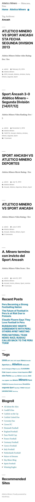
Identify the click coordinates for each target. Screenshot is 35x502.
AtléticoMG (25, 365)
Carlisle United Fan (11, 417)
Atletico (16, 74)
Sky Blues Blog (10, 460)
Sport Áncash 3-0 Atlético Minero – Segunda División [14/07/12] (16, 100)
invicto (12, 283)
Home (5, 9)
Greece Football (10, 446)
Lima (11, 380)
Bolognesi (9, 368)
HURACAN (24, 376)
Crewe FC (8, 424)
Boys (14, 369)
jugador (7, 380)
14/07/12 (7, 133)
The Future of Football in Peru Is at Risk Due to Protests (15, 313)
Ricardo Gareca (18, 384)
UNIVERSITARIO (7, 391)
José (29, 376)
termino (27, 283)
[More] (28, 10)
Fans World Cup (10, 435)
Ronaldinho (26, 384)
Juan (3, 380)
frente (12, 376)
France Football (10, 438)
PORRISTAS (5, 384)
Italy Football (9, 449)
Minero (4, 77)
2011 (8, 360)
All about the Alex (11, 406)
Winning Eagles (10, 467)
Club (3, 372)
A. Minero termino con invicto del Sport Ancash (16, 256)
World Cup (15, 391)
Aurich (4, 368)
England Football (11, 431)
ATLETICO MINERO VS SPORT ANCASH (17, 206)
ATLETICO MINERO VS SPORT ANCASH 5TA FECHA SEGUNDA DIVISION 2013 (17, 39)
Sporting (17, 387)
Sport (16, 77)
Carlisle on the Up (11, 414)
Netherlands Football (12, 453)
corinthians (14, 372)
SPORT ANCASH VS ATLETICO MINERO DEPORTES (17, 159)
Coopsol (8, 372)
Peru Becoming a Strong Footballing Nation (15, 305)
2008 (4, 360)
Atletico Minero (9, 3)
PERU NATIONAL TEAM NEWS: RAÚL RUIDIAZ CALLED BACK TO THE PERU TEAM (17, 339)
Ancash (10, 74)
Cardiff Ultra (9, 410)
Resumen (11, 384)
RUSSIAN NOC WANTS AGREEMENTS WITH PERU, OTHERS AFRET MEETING (16, 329)
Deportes (19, 187)
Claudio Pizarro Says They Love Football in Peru (16, 321)
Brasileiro (18, 368)
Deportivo (25, 372)
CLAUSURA (25, 369)
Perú (30, 380)
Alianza (23, 360)
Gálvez (19, 376)
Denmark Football (11, 428)
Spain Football (9, 463)
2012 (12, 360)
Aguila (18, 360)
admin (6, 69)
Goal (16, 376)
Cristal (20, 372)
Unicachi (27, 387)
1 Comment (8, 138)
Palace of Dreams (11, 456)
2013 (5, 74)
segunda (10, 77)
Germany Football (11, 442)
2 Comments (8, 234)
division (22, 74)
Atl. (11, 365)
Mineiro (15, 380)
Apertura (6, 365)
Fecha (28, 74)
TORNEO (22, 387)
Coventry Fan (9, 421)
